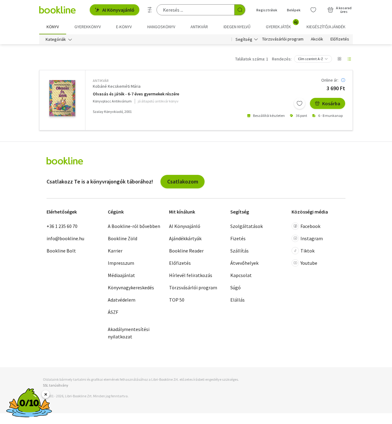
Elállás (237, 300)
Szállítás (239, 251)
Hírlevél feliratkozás (190, 275)
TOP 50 (176, 300)
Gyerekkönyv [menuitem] (87, 26)
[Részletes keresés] (149, 9)
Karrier (115, 251)
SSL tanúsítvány (55, 385)
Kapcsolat (241, 275)
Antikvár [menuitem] (199, 26)
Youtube (308, 263)
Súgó (235, 287)
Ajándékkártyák (185, 238)
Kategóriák (56, 39)
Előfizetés (339, 39)
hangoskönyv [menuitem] (161, 26)
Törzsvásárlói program (282, 39)
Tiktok (307, 251)
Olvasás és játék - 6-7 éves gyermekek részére (136, 94)
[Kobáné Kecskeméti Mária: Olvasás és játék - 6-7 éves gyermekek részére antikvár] (62, 98)
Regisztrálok (266, 10)
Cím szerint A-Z (310, 58)
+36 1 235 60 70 (62, 226)
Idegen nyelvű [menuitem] (237, 26)
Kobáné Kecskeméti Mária (117, 86)
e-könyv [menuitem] (124, 26)
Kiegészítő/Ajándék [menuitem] (326, 26)
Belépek (293, 10)
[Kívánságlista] (313, 9)
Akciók (317, 39)
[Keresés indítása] (239, 9)
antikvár (100, 80)
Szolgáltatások (246, 226)
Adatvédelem (121, 300)
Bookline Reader (186, 251)
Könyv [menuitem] (53, 26)
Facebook (310, 226)
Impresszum (121, 263)
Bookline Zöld (122, 238)
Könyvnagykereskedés (131, 287)
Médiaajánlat (121, 275)
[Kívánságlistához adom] (299, 103)
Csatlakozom (182, 181)
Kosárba (331, 103)
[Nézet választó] (339, 59)
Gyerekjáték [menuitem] (282, 24)
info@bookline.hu (65, 238)
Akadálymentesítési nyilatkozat (128, 333)
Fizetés (238, 238)
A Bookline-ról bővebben (134, 226)
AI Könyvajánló (118, 10)
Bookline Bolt (61, 251)
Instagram (311, 238)
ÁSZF (113, 312)
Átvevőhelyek (244, 263)
